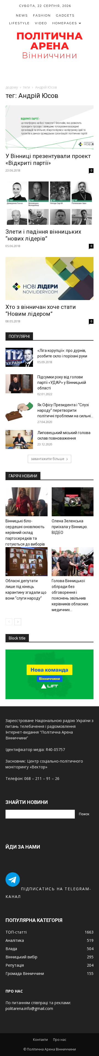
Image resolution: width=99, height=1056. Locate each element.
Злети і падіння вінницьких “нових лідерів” (43, 235)
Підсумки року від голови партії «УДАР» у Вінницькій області (61, 382)
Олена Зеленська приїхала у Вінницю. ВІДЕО (70, 527)
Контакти (40, 1039)
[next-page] (17, 621)
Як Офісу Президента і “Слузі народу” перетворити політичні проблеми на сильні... (65, 410)
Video (41, 23)
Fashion (42, 15)
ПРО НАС (14, 991)
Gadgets (65, 15)
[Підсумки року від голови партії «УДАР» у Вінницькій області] (19, 383)
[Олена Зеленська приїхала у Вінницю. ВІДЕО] (73, 501)
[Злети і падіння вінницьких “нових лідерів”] (50, 203)
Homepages (64, 23)
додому (12, 87)
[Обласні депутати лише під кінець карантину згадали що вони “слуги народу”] (27, 561)
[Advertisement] (50, 72)
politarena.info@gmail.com (29, 1008)
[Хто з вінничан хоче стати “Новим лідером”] (50, 278)
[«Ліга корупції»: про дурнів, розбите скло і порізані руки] (19, 357)
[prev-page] (9, 621)
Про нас (59, 1039)
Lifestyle (19, 23)
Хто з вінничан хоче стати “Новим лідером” (41, 310)
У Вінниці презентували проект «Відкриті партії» (48, 159)
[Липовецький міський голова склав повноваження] (19, 439)
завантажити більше (47, 458)
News (22, 15)
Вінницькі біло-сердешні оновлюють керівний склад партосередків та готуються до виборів (25, 532)
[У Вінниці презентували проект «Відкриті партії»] (50, 127)
